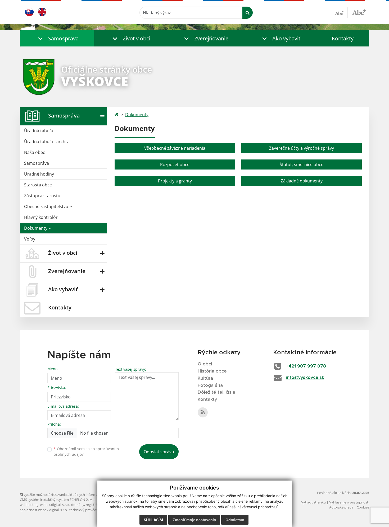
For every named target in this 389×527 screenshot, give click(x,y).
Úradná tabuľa (38, 131)
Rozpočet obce (174, 164)
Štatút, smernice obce (301, 164)
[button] (57, 38)
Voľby (29, 239)
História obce (212, 371)
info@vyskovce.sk (305, 377)
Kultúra (205, 378)
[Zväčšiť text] (359, 12)
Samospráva (36, 163)
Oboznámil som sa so (86, 451)
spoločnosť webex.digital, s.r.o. (44, 509)
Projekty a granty (175, 181)
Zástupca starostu (42, 196)
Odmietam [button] (234, 519)
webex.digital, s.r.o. (55, 504)
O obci (205, 364)
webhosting (29, 504)
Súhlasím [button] (153, 519)
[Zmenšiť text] (341, 13)
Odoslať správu (159, 452)
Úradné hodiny (39, 174)
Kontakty (343, 38)
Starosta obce (38, 185)
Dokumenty (36, 228)
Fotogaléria (210, 385)
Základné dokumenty (302, 181)
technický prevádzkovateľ (89, 509)
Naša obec (34, 152)
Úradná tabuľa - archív (46, 141)
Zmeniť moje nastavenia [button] (194, 519)
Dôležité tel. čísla (216, 392)
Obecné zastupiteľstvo (46, 206)
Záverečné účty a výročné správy (301, 148)
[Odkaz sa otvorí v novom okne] (203, 412)
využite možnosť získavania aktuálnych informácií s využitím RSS (74, 494)
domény (77, 504)
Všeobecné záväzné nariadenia (174, 148)
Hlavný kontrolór (41, 217)
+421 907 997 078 (306, 366)
